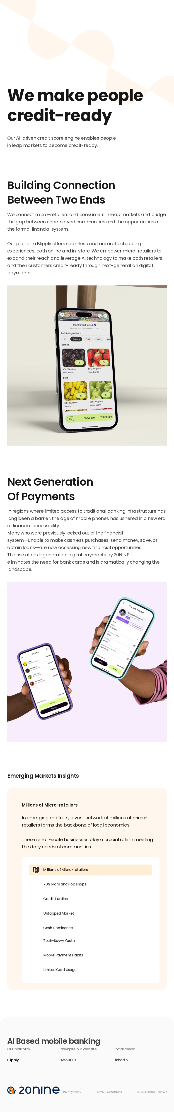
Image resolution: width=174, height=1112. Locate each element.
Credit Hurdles (55, 898)
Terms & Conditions (108, 1092)
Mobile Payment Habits (63, 955)
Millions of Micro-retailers (65, 869)
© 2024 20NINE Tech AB (151, 1092)
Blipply (13, 1060)
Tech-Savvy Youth (59, 940)
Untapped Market (58, 913)
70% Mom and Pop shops (64, 884)
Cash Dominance (58, 927)
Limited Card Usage (59, 969)
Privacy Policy (72, 1092)
